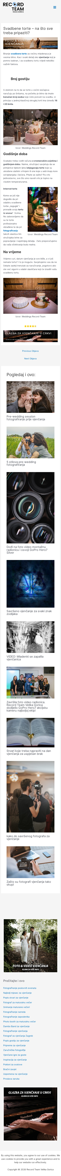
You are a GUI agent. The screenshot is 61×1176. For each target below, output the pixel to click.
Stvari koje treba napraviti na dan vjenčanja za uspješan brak (29, 752)
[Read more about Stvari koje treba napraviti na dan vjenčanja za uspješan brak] (31, 732)
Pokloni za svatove (12, 1064)
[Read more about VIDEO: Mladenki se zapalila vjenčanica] (31, 637)
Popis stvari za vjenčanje (15, 997)
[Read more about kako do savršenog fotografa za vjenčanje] (31, 796)
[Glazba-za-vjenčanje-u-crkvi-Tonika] (30, 336)
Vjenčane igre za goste (14, 1055)
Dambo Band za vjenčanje (16, 1026)
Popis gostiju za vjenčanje (16, 1040)
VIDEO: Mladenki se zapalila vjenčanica (25, 658)
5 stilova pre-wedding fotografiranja (21, 463)
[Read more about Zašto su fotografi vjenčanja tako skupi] (31, 862)
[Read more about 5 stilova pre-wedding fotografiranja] (31, 442)
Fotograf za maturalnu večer (17, 1002)
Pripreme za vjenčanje (14, 1045)
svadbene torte (19, 53)
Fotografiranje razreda (14, 1012)
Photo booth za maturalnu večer (19, 1021)
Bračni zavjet (9, 1069)
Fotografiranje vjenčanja (15, 1031)
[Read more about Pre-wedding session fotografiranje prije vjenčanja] (31, 397)
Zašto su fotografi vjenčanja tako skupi (29, 883)
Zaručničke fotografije (14, 1050)
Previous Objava (30, 351)
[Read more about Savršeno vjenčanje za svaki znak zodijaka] (31, 583)
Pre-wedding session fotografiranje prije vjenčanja (26, 418)
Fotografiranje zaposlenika (16, 1016)
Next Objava (30, 358)
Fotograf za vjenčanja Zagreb (18, 1036)
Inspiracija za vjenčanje (15, 1059)
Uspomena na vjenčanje (15, 1074)
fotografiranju (10, 230)
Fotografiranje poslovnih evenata (19, 988)
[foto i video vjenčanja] (30, 43)
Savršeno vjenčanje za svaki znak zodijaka (29, 612)
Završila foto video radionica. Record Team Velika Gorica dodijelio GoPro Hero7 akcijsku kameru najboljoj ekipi (27, 706)
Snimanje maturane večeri (16, 1007)
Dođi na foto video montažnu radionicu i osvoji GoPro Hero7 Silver (27, 549)
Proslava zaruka (11, 1079)
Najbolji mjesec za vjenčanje (17, 993)
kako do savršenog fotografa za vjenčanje (28, 837)
